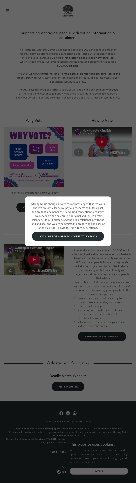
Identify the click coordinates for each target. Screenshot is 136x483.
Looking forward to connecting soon (68, 236)
